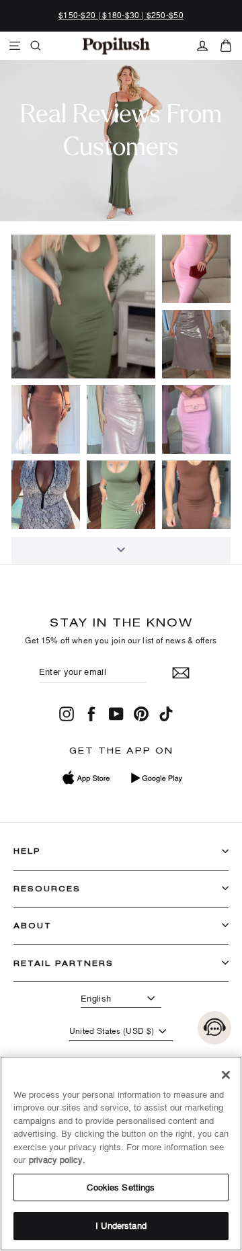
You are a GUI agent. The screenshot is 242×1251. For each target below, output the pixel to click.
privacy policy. (57, 1159)
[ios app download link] (86, 778)
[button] (83, 306)
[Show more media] (121, 550)
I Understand (121, 1225)
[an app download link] (156, 778)
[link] (116, 46)
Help (27, 851)
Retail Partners (63, 963)
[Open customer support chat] (214, 1028)
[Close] (226, 1075)
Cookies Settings (121, 1187)
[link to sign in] (202, 45)
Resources (47, 888)
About (32, 925)
